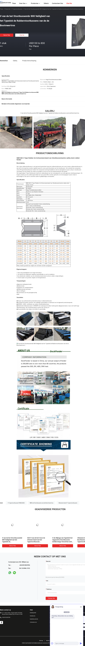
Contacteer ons (33, 622)
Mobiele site (48, 640)
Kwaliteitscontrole (34, 619)
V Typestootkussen (17, 9)
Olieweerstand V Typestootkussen (68, 503)
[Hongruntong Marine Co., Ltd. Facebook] (1, 622)
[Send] (81, 643)
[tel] (19, 572)
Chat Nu (22, 35)
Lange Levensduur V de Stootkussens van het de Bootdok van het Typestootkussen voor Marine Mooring (36, 541)
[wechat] (14, 572)
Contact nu (51, 598)
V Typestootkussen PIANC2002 (16, 503)
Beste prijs (6, 35)
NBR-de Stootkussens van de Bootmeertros (41, 503)
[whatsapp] (9, 572)
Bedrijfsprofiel (33, 612)
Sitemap (41, 640)
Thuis (1, 9)
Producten (7, 9)
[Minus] (81, 607)
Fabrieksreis (32, 615)
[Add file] (52, 643)
